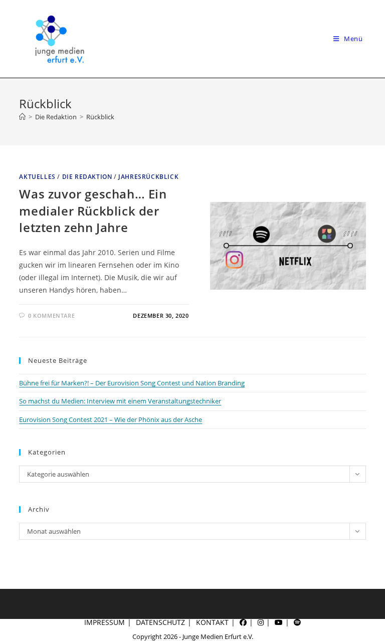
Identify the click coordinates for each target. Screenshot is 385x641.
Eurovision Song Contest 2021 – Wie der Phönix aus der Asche (110, 419)
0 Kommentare (51, 315)
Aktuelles (37, 176)
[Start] (22, 116)
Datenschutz (160, 622)
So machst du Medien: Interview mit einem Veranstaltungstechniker (120, 400)
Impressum (104, 622)
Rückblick (100, 116)
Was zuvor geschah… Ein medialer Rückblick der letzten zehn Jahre (92, 210)
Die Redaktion (87, 176)
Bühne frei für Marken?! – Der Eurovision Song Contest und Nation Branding (132, 382)
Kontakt (212, 622)
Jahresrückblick (148, 176)
